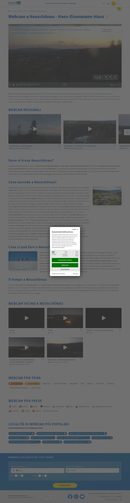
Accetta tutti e (65, 260)
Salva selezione (65, 269)
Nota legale (75, 273)
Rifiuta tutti (65, 265)
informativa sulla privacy (58, 247)
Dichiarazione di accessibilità (58, 273)
